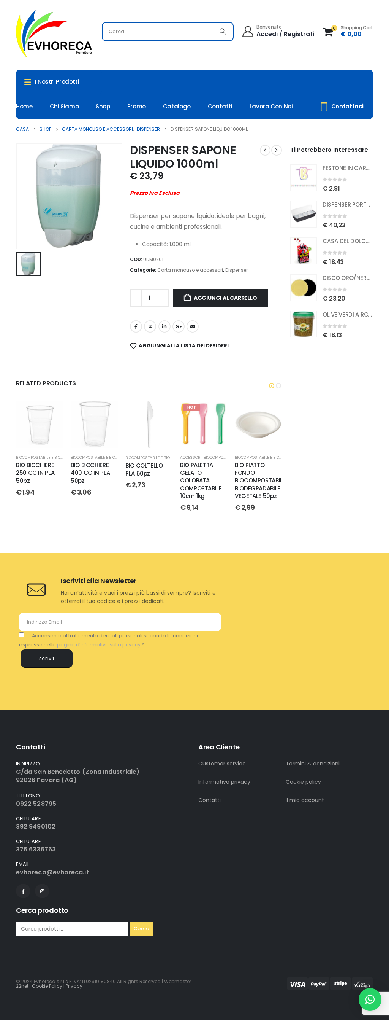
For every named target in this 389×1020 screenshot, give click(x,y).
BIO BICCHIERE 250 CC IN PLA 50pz (35, 473)
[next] (276, 150)
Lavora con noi (271, 106)
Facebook (136, 326)
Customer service (222, 763)
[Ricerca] (222, 31)
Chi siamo (64, 106)
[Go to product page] (303, 177)
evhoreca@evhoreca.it (52, 872)
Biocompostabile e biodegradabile (51, 457)
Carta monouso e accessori (190, 270)
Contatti (220, 106)
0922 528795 (36, 803)
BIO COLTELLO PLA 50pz (144, 469)
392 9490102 (35, 826)
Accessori (191, 457)
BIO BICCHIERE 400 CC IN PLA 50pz (90, 473)
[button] (271, 385)
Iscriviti (47, 658)
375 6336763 (36, 849)
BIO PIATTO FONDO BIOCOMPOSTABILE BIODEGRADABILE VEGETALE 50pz (260, 480)
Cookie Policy (47, 986)
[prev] (265, 150)
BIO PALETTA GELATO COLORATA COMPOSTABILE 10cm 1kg (201, 480)
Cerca (141, 928)
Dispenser (236, 270)
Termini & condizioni (313, 763)
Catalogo (177, 106)
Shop (103, 106)
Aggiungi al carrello (225, 298)
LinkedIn (164, 326)
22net (22, 986)
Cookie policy (303, 782)
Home (24, 106)
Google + (178, 326)
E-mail (193, 326)
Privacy (74, 986)
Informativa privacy (224, 782)
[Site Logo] (54, 33)
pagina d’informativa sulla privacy (99, 644)
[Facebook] (23, 891)
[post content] (39, 424)
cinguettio (150, 326)
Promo (136, 106)
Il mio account (305, 800)
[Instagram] (42, 891)
